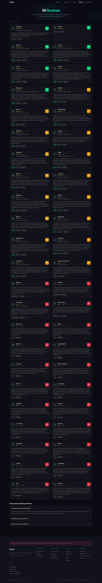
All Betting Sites (55, 551)
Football (67, 551)
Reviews (81, 2)
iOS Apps (38, 553)
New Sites (53, 553)
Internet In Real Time (85, 555)
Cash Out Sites (54, 558)
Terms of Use (13, 567)
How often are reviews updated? (19, 524)
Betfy (12, 2)
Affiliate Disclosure (14, 571)
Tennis (67, 558)
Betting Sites (67, 2)
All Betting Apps (40, 551)
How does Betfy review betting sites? (21, 508)
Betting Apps (58, 2)
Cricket (67, 555)
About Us (82, 558)
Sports (74, 2)
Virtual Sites (54, 555)
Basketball (68, 560)
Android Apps (39, 555)
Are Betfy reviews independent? (19, 518)
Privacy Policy (13, 569)
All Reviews (82, 551)
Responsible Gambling (15, 573)
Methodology (88, 2)
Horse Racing (69, 553)
